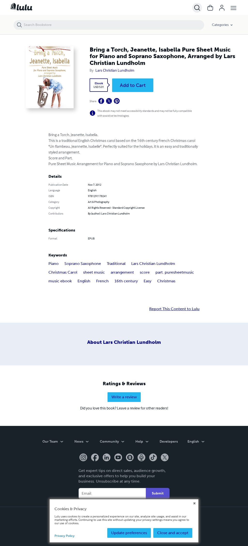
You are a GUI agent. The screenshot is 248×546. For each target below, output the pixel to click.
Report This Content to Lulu (174, 309)
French (102, 281)
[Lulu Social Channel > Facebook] (95, 458)
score (145, 272)
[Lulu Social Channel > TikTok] (153, 458)
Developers (169, 441)
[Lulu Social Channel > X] (165, 458)
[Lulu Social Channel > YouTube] (118, 458)
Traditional (116, 263)
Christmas (166, 281)
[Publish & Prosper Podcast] (141, 458)
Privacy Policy (64, 536)
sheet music (94, 272)
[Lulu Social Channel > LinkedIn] (106, 458)
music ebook (60, 281)
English (84, 281)
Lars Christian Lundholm (114, 70)
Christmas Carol (62, 272)
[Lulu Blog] (130, 458)
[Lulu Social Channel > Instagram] (83, 458)
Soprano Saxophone (82, 263)
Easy (147, 281)
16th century (126, 281)
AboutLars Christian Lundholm (124, 342)
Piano (53, 263)
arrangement (122, 272)
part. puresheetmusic (174, 272)
